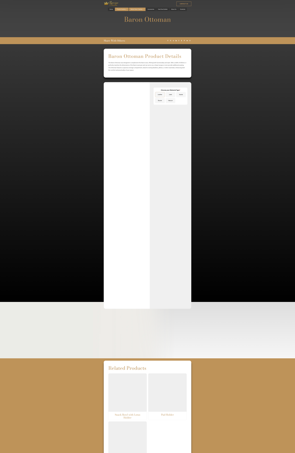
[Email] (190, 41)
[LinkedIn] (176, 41)
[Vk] (187, 41)
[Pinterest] (184, 41)
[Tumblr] (181, 41)
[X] (170, 41)
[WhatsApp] (179, 41)
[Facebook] (167, 41)
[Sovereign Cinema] (111, 1)
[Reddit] (173, 41)
